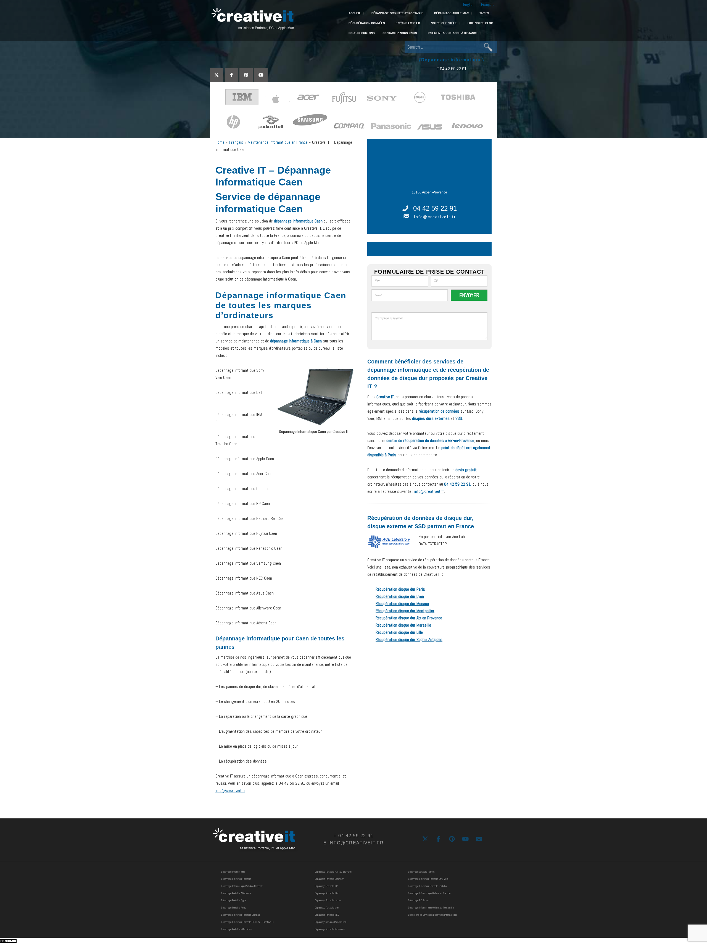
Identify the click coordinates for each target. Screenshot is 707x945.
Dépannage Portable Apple (233, 900)
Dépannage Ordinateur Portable (236, 879)
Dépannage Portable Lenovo (328, 900)
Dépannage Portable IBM (327, 893)
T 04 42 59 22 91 (451, 69)
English (468, 4)
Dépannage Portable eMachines (236, 929)
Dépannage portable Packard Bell (331, 922)
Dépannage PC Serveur (418, 900)
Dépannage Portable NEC (327, 915)
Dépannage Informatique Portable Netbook (242, 886)
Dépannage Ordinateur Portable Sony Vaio (428, 879)
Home (220, 142)
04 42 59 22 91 (435, 208)
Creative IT (252, 19)
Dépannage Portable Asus (233, 907)
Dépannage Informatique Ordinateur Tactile (429, 893)
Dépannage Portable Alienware (236, 893)
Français (487, 4)
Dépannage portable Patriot (421, 871)
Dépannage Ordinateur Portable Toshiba (427, 886)
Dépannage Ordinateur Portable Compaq (240, 915)
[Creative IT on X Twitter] (216, 75)
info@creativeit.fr (230, 790)
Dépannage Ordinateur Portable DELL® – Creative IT (247, 922)
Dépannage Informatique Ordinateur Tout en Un (431, 907)
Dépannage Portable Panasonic (330, 929)
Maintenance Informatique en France (278, 142)
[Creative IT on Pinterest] (246, 75)
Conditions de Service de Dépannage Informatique (432, 915)
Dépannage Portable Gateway (329, 879)
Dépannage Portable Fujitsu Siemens (333, 871)
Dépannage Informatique (233, 871)
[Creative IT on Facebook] (231, 75)
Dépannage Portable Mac (327, 907)
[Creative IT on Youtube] (261, 75)
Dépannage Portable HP (326, 886)
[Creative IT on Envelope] (479, 839)
